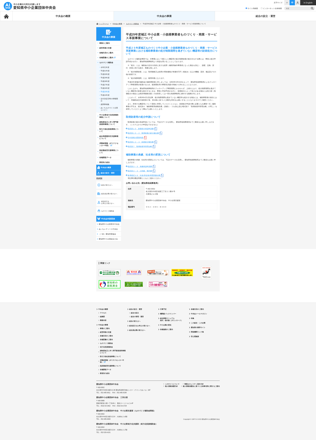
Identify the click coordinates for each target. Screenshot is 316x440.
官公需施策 (195, 336)
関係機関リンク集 (197, 332)
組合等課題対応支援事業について (108, 137)
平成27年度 (105, 85)
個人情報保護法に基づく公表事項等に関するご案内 (201, 386)
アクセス (103, 313)
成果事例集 (105, 104)
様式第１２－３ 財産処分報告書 (141, 142)
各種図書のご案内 (106, 58)
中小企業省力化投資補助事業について (108, 116)
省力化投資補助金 (106, 347)
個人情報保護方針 (171, 386)
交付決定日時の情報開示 (109, 100)
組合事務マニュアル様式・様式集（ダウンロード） (171, 319)
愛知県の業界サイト (198, 327)
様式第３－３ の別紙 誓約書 (140, 171)
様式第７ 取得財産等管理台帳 (140, 146)
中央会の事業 (164, 16)
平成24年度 (105, 95)
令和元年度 (105, 67)
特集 (192, 318)
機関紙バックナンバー (168, 314)
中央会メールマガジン (199, 314)
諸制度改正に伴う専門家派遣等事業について (108, 123)
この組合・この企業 (198, 323)
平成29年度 (105, 78)
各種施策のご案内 (166, 329)
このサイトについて (172, 384)
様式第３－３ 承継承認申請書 (140, 166)
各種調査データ (105, 157)
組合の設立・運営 (265, 16)
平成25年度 (105, 92)
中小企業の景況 (165, 325)
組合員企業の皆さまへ (109, 194)
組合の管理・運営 (137, 316)
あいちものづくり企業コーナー (109, 109)
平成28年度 (105, 81)
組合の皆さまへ (106, 185)
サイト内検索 (252, 8)
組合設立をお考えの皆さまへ (107, 202)
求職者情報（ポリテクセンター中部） (108, 144)
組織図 (102, 316)
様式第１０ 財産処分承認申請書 (141, 129)
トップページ (104, 24)
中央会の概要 (63, 16)
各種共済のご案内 (106, 53)
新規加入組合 (104, 162)
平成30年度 (105, 74)
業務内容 (103, 320)
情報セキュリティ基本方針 (194, 384)
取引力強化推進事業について (108, 130)
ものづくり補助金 (132, 24)
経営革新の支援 (105, 48)
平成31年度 (105, 71)
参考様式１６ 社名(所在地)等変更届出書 (144, 175)
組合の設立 (135, 313)
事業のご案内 (104, 43)
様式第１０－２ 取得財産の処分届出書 (143, 133)
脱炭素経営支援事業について (108, 151)
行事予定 (163, 309)
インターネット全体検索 (272, 8)
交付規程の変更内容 (135, 138)
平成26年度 (105, 88)
